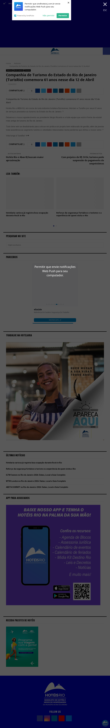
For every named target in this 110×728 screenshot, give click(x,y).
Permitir (62, 15)
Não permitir (48, 15)
